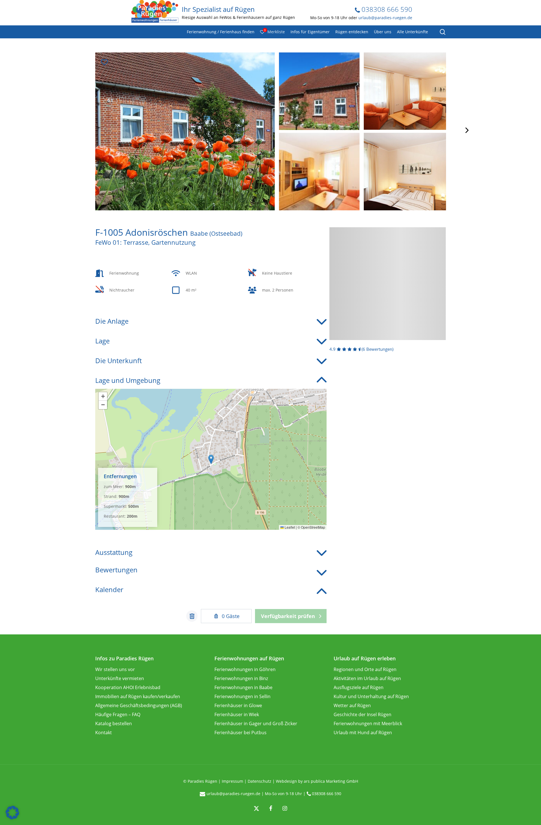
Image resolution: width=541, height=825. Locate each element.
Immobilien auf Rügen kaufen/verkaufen (137, 696)
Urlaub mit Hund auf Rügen (363, 732)
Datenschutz (259, 781)
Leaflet (289, 527)
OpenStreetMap (313, 527)
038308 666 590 (386, 9)
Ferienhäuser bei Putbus (240, 732)
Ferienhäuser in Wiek (236, 714)
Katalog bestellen (113, 723)
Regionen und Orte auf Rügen (365, 669)
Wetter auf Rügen (352, 705)
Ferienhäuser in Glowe (238, 705)
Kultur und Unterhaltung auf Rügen (371, 696)
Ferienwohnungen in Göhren (245, 669)
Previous (75, 130)
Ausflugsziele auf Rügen (358, 687)
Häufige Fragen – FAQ (117, 714)
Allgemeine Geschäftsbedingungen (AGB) (138, 705)
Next (466, 130)
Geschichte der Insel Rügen (362, 714)
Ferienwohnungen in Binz (241, 678)
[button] (211, 459)
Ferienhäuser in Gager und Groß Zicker (255, 723)
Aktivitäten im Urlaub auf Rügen (367, 678)
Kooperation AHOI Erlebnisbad (127, 687)
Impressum (232, 781)
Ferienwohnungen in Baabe (243, 687)
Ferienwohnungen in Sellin (242, 696)
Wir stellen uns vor (115, 669)
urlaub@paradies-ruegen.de (385, 17)
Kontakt (103, 732)
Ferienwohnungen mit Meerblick (368, 723)
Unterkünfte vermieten (119, 678)
